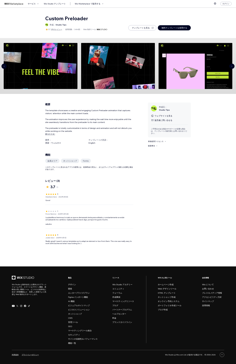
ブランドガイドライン (122, 322)
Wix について (208, 284)
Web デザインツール (167, 288)
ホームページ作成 (166, 284)
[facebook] (25, 305)
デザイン (72, 284)
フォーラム (117, 293)
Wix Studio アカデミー (122, 284)
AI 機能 (71, 301)
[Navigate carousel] (4, 66)
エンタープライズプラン (79, 293)
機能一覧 (72, 343)
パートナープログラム (122, 309)
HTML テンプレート (167, 293)
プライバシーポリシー (30, 355)
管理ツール (73, 322)
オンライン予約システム (168, 301)
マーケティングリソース (123, 301)
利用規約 (15, 355)
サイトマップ (208, 301)
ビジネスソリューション (79, 309)
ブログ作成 (163, 309)
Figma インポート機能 (78, 297)
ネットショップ (75, 314)
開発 (70, 288)
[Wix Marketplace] (13, 3)
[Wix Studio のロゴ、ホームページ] (23, 278)
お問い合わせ (208, 288)
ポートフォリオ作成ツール (169, 305)
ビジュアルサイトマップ (79, 305)
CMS (70, 318)
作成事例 (116, 297)
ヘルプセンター (119, 314)
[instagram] (21, 305)
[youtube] (13, 305)
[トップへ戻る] (222, 355)
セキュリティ (74, 334)
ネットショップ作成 (167, 297)
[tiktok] (29, 305)
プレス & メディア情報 (212, 293)
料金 (114, 318)
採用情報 (206, 305)
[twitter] (17, 305)
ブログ (115, 305)
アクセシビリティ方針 (212, 297)
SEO (70, 326)
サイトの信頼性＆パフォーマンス (83, 339)
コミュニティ (118, 288)
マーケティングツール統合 (80, 330)
